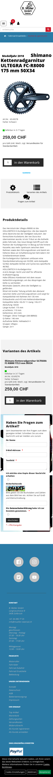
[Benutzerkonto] (18, 23)
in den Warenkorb (26, 162)
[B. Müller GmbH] (28, 8)
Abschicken (13, 520)
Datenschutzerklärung (21, 508)
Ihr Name (10, 440)
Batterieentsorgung (17, 696)
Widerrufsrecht (16, 725)
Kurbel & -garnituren (37, 36)
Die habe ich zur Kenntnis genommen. (25, 509)
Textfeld (10, 460)
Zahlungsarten (15, 719)
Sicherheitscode (14, 483)
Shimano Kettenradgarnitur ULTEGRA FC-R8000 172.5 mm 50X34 (26, 362)
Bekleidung (14, 674)
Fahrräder (13, 664)
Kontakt (12, 686)
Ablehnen (32, 772)
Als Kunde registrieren (19, 728)
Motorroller (14, 661)
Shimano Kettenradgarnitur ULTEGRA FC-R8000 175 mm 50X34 (26, 63)
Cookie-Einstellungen (15, 772)
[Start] (5, 36)
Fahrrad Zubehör (16, 668)
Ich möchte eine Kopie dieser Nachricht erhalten (25, 474)
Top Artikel (14, 712)
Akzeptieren (44, 772)
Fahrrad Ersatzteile (17, 36)
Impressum (14, 700)
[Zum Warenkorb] (11, 24)
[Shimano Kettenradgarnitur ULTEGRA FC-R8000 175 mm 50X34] (26, 97)
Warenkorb (14, 715)
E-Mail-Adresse (13, 450)
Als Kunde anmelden (18, 732)
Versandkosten (15, 722)
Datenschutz (14, 690)
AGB (11, 693)
